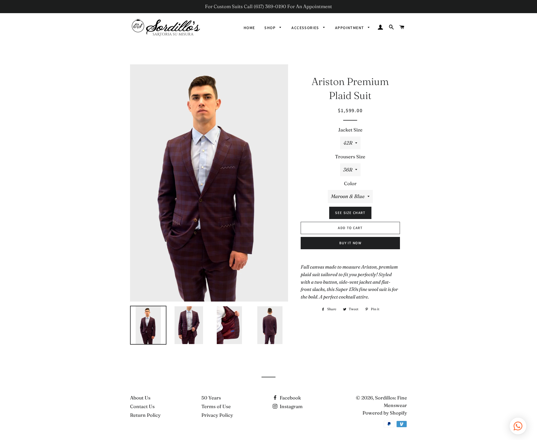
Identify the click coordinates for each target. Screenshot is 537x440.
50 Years (211, 398)
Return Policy (145, 415)
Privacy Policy (217, 415)
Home (249, 27)
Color (350, 183)
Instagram (291, 406)
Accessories (305, 27)
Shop (270, 27)
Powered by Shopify (384, 413)
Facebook (290, 398)
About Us (140, 398)
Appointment (350, 27)
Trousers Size (350, 156)
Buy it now (350, 243)
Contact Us (142, 406)
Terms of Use (216, 406)
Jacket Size (350, 130)
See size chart (350, 212)
